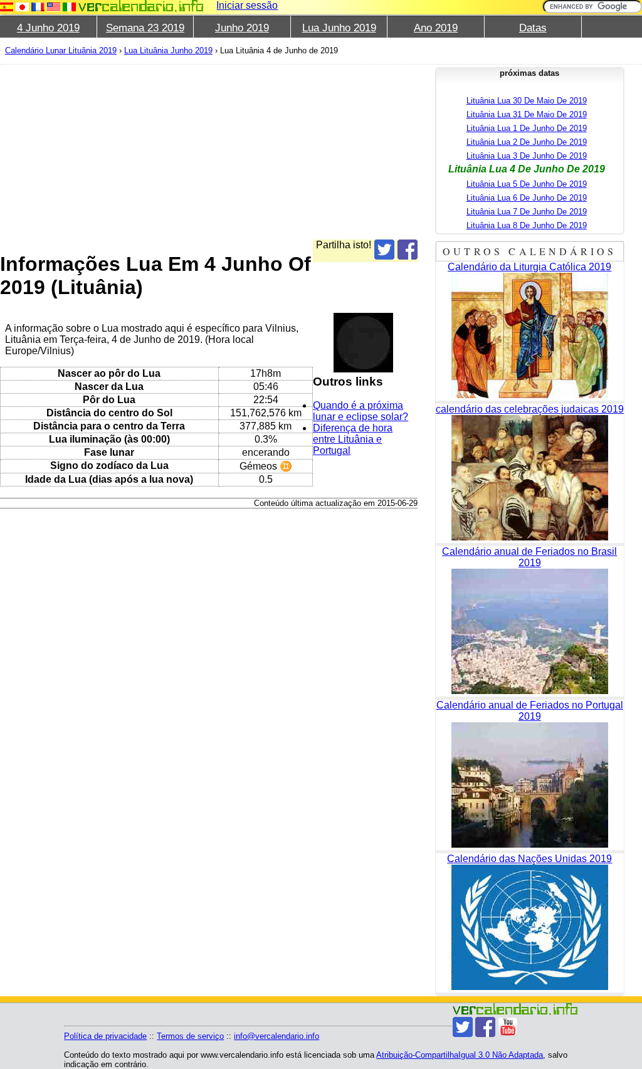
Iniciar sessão (247, 5)
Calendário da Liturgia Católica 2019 (529, 266)
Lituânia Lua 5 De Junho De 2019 (526, 184)
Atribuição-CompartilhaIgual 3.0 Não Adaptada (459, 1055)
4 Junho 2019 (48, 28)
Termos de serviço (190, 1036)
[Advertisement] (209, 152)
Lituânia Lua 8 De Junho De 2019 (526, 225)
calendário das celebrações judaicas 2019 (530, 409)
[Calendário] (141, 6)
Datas (533, 28)
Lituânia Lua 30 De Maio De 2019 (526, 100)
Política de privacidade (105, 1036)
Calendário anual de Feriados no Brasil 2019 (529, 557)
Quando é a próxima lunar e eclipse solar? (360, 411)
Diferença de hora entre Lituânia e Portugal (352, 439)
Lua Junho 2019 (339, 28)
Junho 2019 (242, 28)
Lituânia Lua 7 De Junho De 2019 (526, 211)
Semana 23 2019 (145, 28)
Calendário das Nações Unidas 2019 (529, 858)
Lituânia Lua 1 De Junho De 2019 (526, 128)
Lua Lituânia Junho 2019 (168, 50)
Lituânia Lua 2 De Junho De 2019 (526, 142)
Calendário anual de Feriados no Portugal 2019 (529, 711)
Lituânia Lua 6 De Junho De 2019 (526, 198)
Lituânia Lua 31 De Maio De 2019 (526, 114)
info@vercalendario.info (276, 1036)
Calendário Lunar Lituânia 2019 (61, 50)
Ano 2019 (436, 28)
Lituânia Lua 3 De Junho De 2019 (526, 156)
